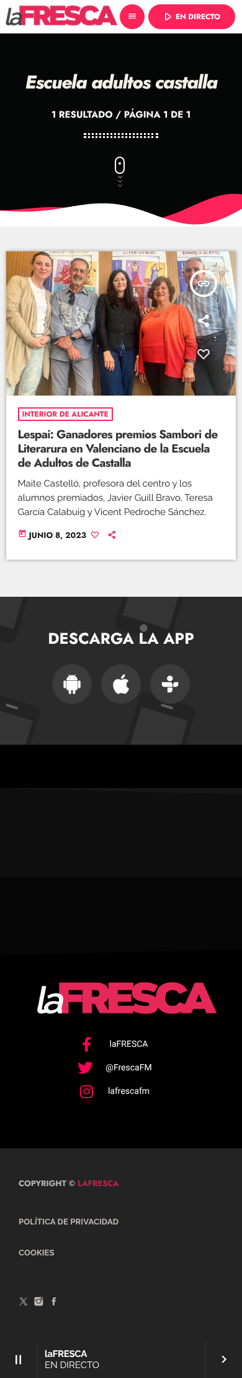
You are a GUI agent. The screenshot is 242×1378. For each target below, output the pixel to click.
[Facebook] (54, 1303)
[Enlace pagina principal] (61, 16)
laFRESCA (97, 1183)
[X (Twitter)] (24, 1303)
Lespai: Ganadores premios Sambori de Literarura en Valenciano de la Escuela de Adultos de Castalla (118, 449)
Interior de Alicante (65, 414)
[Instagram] (39, 1303)
